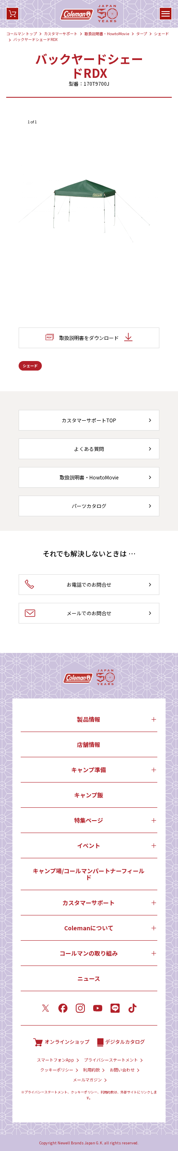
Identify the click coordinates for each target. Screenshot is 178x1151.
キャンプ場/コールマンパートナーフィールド (88, 874)
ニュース (88, 978)
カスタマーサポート (60, 33)
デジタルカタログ (125, 1041)
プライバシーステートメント (111, 1060)
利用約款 (91, 1070)
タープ (141, 33)
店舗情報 (88, 744)
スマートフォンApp (55, 1060)
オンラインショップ (67, 1041)
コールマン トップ (21, 33)
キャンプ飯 (88, 795)
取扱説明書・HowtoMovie (106, 33)
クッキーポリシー (56, 1070)
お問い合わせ (122, 1070)
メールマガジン (87, 1080)
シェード (161, 33)
